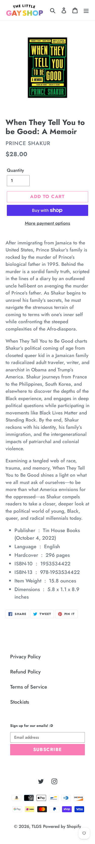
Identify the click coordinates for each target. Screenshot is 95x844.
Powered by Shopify (62, 826)
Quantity (15, 170)
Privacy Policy (25, 656)
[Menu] (86, 10)
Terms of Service (28, 687)
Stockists (19, 702)
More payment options (47, 223)
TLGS (37, 826)
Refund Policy (25, 671)
